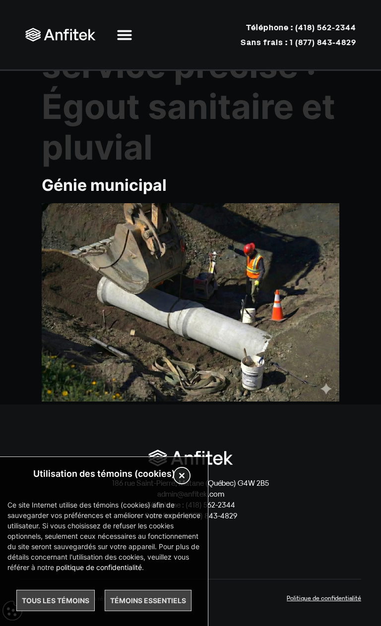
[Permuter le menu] (124, 35)
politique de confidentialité (99, 567)
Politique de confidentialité (324, 598)
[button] (181, 476)
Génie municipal (104, 185)
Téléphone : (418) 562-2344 (301, 27)
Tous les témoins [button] (55, 600)
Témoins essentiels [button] (148, 600)
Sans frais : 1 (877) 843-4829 (298, 42)
